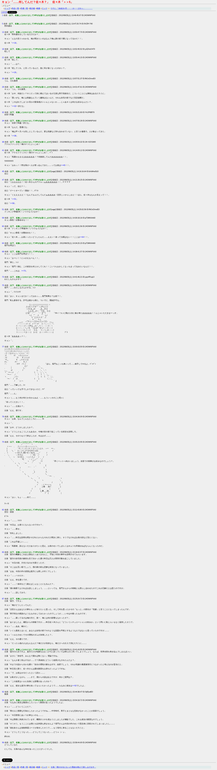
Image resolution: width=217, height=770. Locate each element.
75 (3, 285)
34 (3, 121)
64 (3, 243)
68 (3, 251)
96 (3, 742)
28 (3, 87)
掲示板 (32, 8)
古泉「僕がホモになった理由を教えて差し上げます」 (73, 767)
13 (3, 32)
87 (3, 599)
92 (3, 692)
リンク (44, 8)
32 (3, 112)
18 (3, 49)
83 (3, 552)
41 (3, 150)
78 (3, 416)
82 (3, 510)
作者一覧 (24, 8)
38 (3, 142)
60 (3, 226)
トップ (7, 8)
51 (3, 209)
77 (3, 347)
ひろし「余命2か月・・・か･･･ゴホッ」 (72, 8)
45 (3, 171)
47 (3, 180)
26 (3, 78)
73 (3, 277)
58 (3, 218)
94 (3, 700)
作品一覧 (15, 8)
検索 (38, 8)
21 (3, 57)
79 (3, 442)
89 (3, 649)
